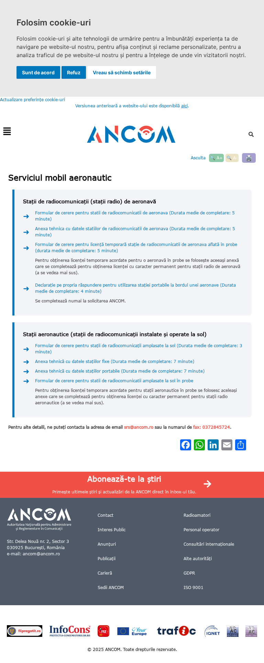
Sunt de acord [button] (38, 72)
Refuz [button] (73, 72)
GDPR (189, 573)
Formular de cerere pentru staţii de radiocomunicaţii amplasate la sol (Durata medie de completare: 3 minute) (138, 348)
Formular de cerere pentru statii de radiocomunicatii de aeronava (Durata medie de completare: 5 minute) (135, 216)
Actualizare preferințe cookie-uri (32, 99)
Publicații (107, 558)
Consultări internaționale (209, 544)
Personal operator (201, 529)
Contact (105, 515)
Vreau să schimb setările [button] (122, 72)
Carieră (105, 573)
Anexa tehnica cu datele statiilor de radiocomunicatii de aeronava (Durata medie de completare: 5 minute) (135, 231)
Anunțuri (107, 544)
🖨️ (248, 157)
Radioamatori (197, 515)
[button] (7, 131)
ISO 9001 (194, 587)
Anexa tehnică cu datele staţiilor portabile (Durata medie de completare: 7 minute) (120, 371)
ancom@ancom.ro (41, 553)
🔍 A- (232, 157)
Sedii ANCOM (111, 587)
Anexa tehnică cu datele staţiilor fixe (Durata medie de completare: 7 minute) (114, 361)
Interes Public (111, 529)
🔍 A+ (216, 157)
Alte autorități (198, 558)
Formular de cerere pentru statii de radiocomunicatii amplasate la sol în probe (114, 380)
